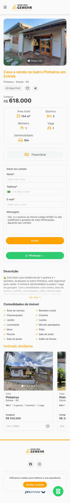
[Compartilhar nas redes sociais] (35, 88)
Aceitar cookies (35, 484)
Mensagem (13, 211)
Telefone (12, 186)
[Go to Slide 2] (25, 386)
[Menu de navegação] (5, 7)
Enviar (35, 240)
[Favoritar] (27, 88)
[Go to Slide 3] (27, 386)
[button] (35, 42)
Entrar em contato (17, 168)
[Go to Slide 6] (34, 386)
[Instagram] (39, 464)
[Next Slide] (63, 42)
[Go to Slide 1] (22, 386)
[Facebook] (30, 464)
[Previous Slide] (6, 42)
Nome (10, 174)
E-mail (11, 199)
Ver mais (33, 297)
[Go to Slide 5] (32, 386)
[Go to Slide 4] (29, 386)
